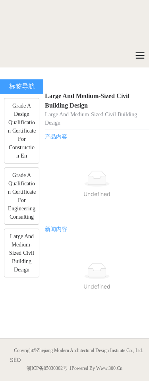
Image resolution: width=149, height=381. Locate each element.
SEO (15, 359)
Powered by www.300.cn (97, 368)
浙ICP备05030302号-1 (49, 368)
